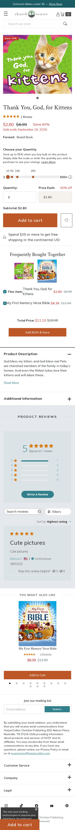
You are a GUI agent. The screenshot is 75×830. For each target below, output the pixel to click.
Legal (8, 790)
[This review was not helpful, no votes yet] (61, 571)
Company (11, 778)
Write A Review (37, 494)
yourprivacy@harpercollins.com (30, 753)
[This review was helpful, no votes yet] (54, 571)
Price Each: (47, 188)
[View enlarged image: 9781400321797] (37, 64)
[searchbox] (20, 511)
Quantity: (10, 188)
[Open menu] (6, 14)
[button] (37, 98)
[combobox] (37, 24)
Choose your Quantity (20, 149)
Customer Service (16, 765)
